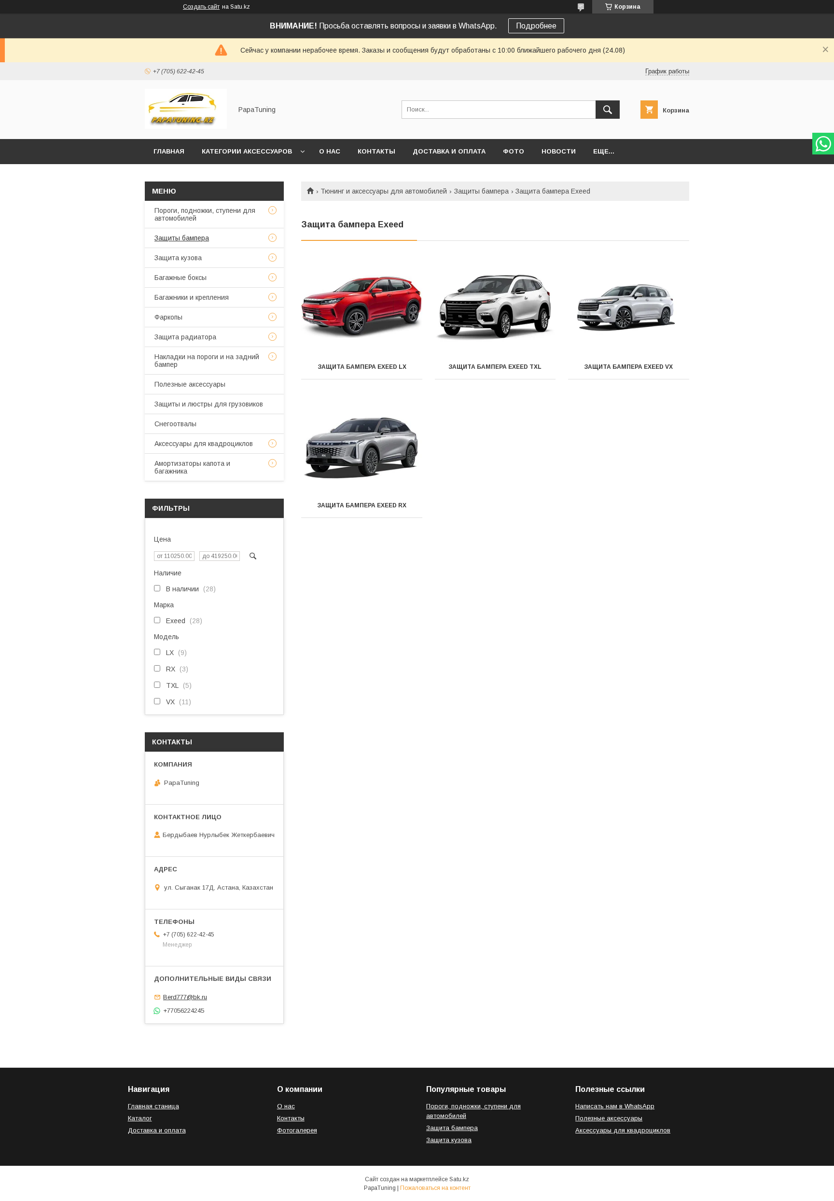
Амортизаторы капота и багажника (192, 467)
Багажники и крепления (191, 297)
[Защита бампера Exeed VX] (628, 306)
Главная (168, 151)
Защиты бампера (481, 191)
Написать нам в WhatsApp (614, 1106)
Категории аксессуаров (247, 151)
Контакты (376, 151)
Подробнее (536, 26)
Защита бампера (452, 1127)
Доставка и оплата (449, 151)
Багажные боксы (180, 277)
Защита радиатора (185, 337)
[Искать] (608, 109)
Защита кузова (178, 258)
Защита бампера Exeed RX (361, 505)
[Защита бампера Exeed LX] (361, 306)
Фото (513, 151)
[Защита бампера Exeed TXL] (495, 306)
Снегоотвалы (175, 424)
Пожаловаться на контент (435, 1188)
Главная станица (153, 1106)
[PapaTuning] (186, 126)
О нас (329, 151)
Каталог (140, 1118)
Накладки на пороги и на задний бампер (206, 360)
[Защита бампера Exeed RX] (361, 445)
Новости (559, 151)
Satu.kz (459, 1179)
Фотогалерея (297, 1130)
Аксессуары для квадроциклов (203, 443)
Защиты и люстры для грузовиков (208, 404)
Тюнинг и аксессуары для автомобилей (383, 191)
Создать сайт (201, 6)
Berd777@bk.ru (185, 997)
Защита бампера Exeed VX (628, 366)
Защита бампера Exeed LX (362, 366)
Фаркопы (168, 317)
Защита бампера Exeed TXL (495, 366)
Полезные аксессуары (189, 384)
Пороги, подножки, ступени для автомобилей (204, 214)
